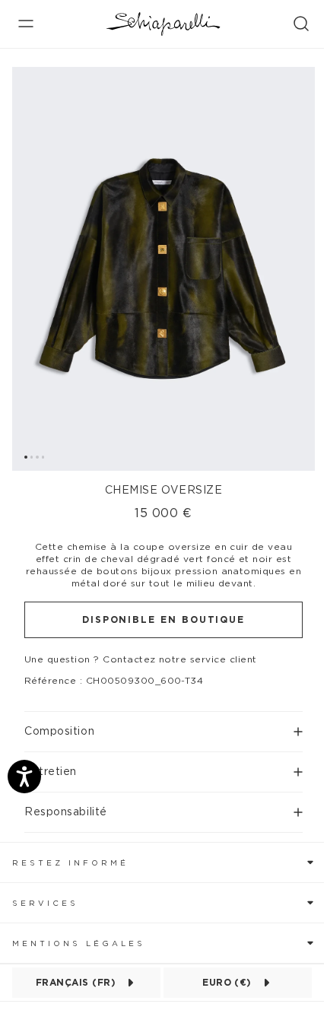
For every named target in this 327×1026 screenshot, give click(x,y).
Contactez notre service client (179, 659)
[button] (163, 725)
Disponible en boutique (163, 619)
